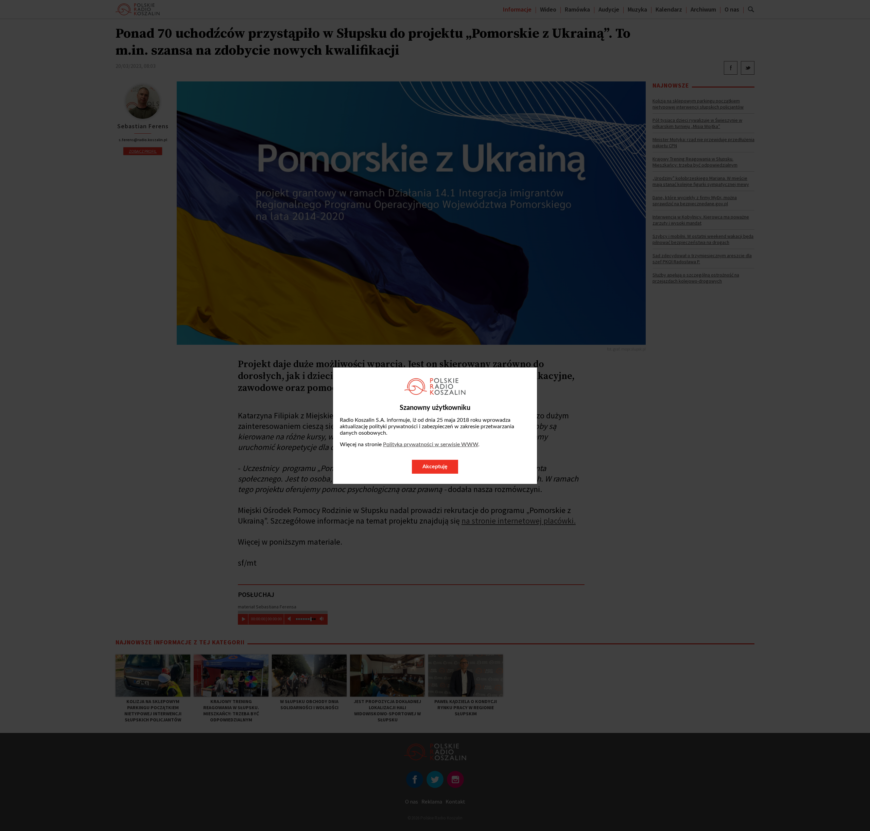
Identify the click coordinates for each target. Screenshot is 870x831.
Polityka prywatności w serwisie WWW (430, 444)
